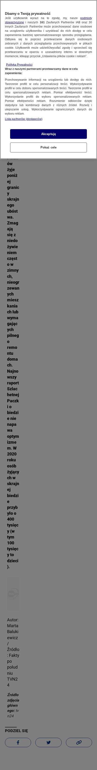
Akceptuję (48, 134)
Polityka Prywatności (19, 64)
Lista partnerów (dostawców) (23, 119)
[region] (48, 79)
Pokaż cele (48, 147)
